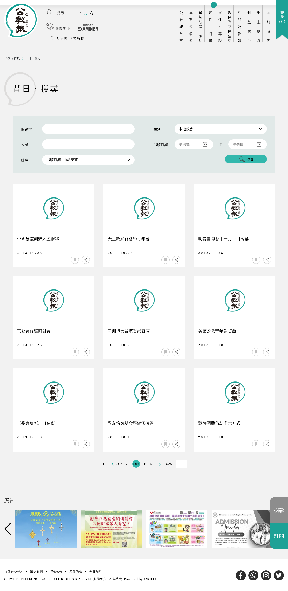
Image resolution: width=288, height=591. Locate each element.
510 (144, 463)
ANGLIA (149, 579)
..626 (168, 463)
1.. (104, 463)
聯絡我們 (37, 571)
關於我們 (268, 26)
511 (153, 463)
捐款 (279, 510)
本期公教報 (191, 26)
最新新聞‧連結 (200, 26)
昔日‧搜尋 (210, 26)
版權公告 (56, 571)
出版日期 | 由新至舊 (62, 159)
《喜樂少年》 (14, 571)
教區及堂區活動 (229, 26)
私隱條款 (76, 571)
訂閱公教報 (239, 26)
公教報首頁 (181, 26)
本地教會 (186, 128)
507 (119, 463)
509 (136, 463)
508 (128, 463)
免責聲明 (95, 571)
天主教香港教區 (70, 38)
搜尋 (60, 12)
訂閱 (279, 536)
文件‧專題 (220, 26)
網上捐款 (258, 26)
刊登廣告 (249, 26)
